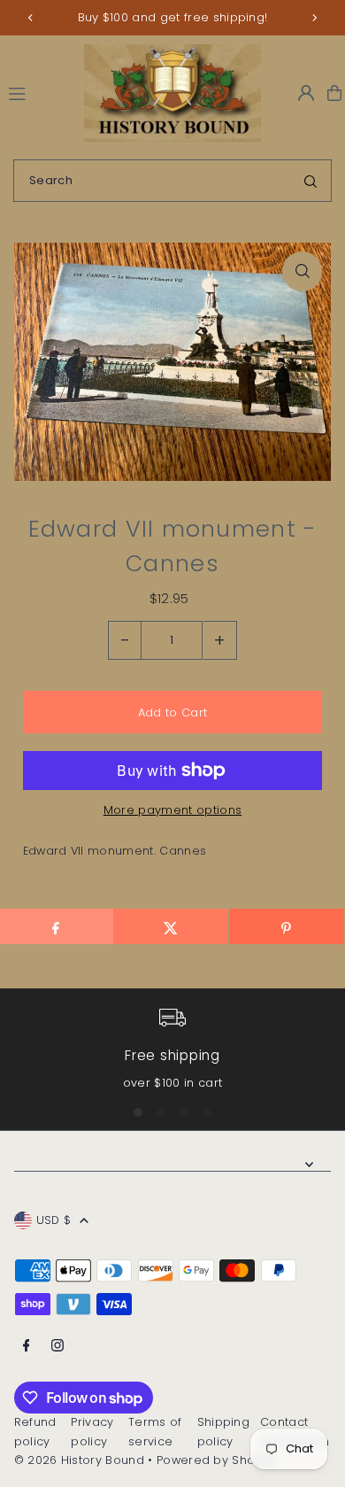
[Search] (310, 180)
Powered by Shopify (217, 1460)
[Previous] (31, 18)
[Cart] (334, 93)
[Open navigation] (38, 92)
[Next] (314, 18)
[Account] (306, 93)
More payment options (173, 809)
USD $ (54, 1220)
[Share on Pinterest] (286, 926)
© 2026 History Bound (79, 1460)
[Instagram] (57, 1346)
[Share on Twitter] (170, 926)
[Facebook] (26, 1346)
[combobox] (172, 180)
